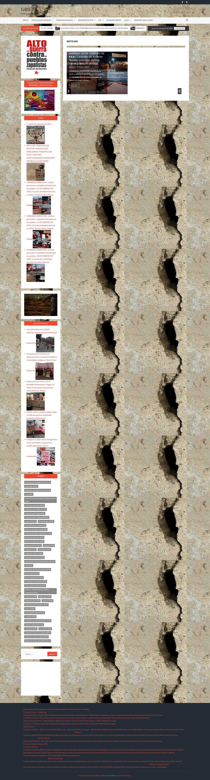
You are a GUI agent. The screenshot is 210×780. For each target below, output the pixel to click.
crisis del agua (46, 521)
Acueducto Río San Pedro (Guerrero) (84, 750)
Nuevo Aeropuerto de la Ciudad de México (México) (42, 721)
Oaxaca (175, 735)
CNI (99, 20)
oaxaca (30, 609)
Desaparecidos (54, 724)
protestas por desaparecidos (38, 621)
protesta (30, 617)
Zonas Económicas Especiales (137, 767)
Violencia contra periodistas (49, 767)
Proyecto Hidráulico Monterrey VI (36, 755)
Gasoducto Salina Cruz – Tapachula (61, 729)
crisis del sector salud (35, 525)
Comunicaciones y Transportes (35, 712)
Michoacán (51, 735)
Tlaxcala (178, 761)
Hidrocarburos (29, 727)
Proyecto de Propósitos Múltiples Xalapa (147, 741)
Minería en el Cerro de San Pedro (87, 735)
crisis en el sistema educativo (38, 533)
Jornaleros (27, 735)
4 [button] (76, 57)
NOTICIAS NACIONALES (41, 20)
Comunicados (83, 58)
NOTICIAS (143, 735)
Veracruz (35, 767)
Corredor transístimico (157, 767)
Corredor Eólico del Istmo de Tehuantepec (53, 741)
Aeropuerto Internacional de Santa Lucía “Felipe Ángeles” (79, 715)
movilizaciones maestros (36, 605)
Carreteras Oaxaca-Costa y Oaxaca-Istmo (39, 718)
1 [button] (69, 57)
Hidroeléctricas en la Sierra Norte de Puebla (71, 753)
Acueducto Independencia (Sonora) (57, 750)
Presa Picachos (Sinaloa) (134, 753)
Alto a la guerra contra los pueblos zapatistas (51, 709)
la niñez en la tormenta (35, 582)
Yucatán (64, 767)
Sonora (157, 761)
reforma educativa (34, 625)
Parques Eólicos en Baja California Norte (116, 741)
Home (181, 729)
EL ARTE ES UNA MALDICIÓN (86, 66)
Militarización (69, 735)
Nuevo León (167, 735)
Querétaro (33, 761)
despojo (49, 545)
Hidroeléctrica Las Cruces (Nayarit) (139, 750)
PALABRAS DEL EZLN (92, 62)
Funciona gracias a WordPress (89, 776)
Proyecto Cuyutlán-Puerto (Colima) (76, 721)
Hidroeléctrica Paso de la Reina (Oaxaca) (168, 750)
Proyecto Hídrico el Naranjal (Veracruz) (65, 755)
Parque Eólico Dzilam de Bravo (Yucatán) (85, 741)
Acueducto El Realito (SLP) (33, 750)
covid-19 (30, 521)
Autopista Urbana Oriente (153, 715)
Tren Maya (27, 767)
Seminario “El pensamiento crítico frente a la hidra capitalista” (125, 761)
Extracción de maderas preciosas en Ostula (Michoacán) (69, 761)
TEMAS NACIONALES (64, 20)
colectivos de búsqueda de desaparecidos (40, 499)
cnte (29, 494)
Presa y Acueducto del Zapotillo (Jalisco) (159, 753)
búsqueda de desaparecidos (37, 490)
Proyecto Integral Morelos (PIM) (35, 744)
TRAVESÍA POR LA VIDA (143, 20)
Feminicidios (84, 724)
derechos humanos (34, 537)
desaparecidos (33, 545)
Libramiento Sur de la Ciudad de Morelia (133, 718)
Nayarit (136, 735)
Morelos (130, 735)
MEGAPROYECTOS (85, 20)
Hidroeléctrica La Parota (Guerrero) (111, 750)
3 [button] (73, 57)
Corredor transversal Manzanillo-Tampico (102, 718)
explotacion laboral (34, 558)
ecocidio (30, 549)
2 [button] (71, 57)
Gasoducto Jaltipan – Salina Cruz (35, 729)
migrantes (45, 597)
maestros (30, 597)
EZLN (126, 20)
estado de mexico (33, 553)
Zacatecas (70, 767)
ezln (28, 566)
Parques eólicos (44, 738)
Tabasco (163, 761)
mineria (47, 601)
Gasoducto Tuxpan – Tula (84, 729)
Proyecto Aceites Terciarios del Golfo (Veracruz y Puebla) (115, 729)
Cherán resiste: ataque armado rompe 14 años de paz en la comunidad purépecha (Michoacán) (41, 415)
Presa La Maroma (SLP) (96, 753)
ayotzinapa (31, 486)
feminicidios (32, 574)
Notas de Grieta (114, 20)
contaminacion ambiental (36, 517)
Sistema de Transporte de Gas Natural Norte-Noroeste (158, 729)
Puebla (26, 761)
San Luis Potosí (96, 761)
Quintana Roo (42, 761)
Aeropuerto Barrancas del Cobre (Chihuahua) (40, 715)
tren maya (45, 629)
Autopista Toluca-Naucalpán (132, 715)
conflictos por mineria (35, 509)
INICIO (25, 20)
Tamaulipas (171, 761)
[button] (179, 91)
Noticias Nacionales (155, 735)
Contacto (27, 724)
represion (31, 629)
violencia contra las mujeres (37, 633)
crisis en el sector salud (36, 529)
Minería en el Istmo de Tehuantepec (113, 735)
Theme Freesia (125, 776)
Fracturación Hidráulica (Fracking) (102, 724)
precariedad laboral (34, 613)
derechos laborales (34, 541)
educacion (44, 549)
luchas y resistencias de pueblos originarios (37, 591)
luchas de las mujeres (35, 586)
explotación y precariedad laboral (40, 562)
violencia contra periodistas (37, 641)
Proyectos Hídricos (30, 747)
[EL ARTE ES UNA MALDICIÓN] (35, 135)
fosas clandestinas (34, 578)
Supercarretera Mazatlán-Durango (103, 721)
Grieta (29, 9)
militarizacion (32, 601)
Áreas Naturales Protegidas (78, 709)
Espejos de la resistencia (70, 724)
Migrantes (59, 735)
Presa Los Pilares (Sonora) (115, 753)
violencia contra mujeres (36, 637)
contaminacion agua (34, 513)
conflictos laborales (34, 505)
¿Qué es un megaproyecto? (159, 764)
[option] (126, 73)
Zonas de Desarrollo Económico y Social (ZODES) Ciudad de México (100, 767)
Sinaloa (151, 761)
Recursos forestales (55, 758)
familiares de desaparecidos (37, 570)
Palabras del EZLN (30, 741)
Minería (78, 732)
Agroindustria (28, 709)
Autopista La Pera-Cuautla (111, 715)
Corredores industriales (40, 724)
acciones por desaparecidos (37, 482)
